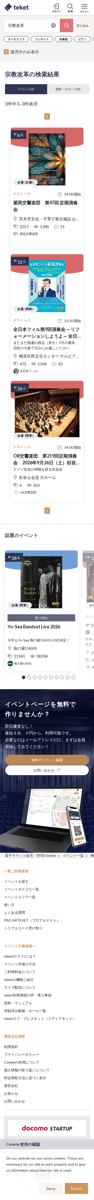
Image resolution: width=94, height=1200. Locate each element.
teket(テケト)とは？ (20, 956)
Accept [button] (76, 1188)
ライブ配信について (20, 987)
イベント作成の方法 (20, 964)
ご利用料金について (20, 972)
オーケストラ (16, 39)
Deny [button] (51, 1189)
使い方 (9, 905)
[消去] (53, 25)
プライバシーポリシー (21, 1054)
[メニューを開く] (84, 7)
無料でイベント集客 (47, 760)
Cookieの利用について (22, 1062)
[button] (23, 677)
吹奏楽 (63, 39)
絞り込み (83, 25)
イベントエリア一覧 (20, 897)
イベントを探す (16, 881)
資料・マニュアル (18, 1003)
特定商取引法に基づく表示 (25, 1078)
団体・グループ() (68, 89)
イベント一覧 (73, 855)
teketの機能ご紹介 (19, 979)
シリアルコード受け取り (23, 928)
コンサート (42, 39)
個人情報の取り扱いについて (27, 1070)
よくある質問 (14, 912)
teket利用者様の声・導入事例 (27, 995)
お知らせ (11, 1093)
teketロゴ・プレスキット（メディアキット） (40, 1018)
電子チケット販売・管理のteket (30, 855)
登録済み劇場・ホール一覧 (25, 1011)
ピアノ (82, 39)
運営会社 (11, 1085)
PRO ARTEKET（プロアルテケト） (32, 920)
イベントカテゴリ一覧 (21, 889)
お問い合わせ (14, 1101)
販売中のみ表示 (25, 51)
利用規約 (11, 1046)
